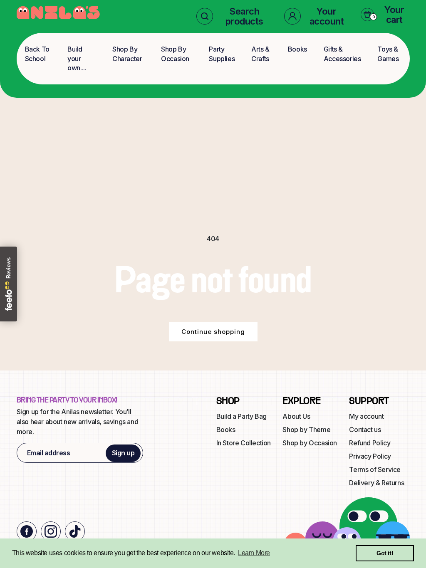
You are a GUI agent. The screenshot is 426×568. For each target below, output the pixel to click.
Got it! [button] (384, 553)
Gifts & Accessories (342, 53)
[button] (233, 16)
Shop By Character (127, 53)
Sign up (123, 453)
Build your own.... (76, 58)
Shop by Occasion (309, 443)
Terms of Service (375, 469)
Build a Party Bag (241, 416)
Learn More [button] (254, 552)
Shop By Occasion (175, 53)
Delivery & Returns (376, 483)
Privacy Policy (370, 456)
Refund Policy (369, 443)
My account (366, 416)
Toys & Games (388, 53)
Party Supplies (222, 53)
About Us (296, 416)
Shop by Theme (306, 429)
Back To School (37, 53)
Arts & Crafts (260, 53)
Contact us (365, 429)
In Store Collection (243, 443)
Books (297, 49)
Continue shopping (213, 332)
